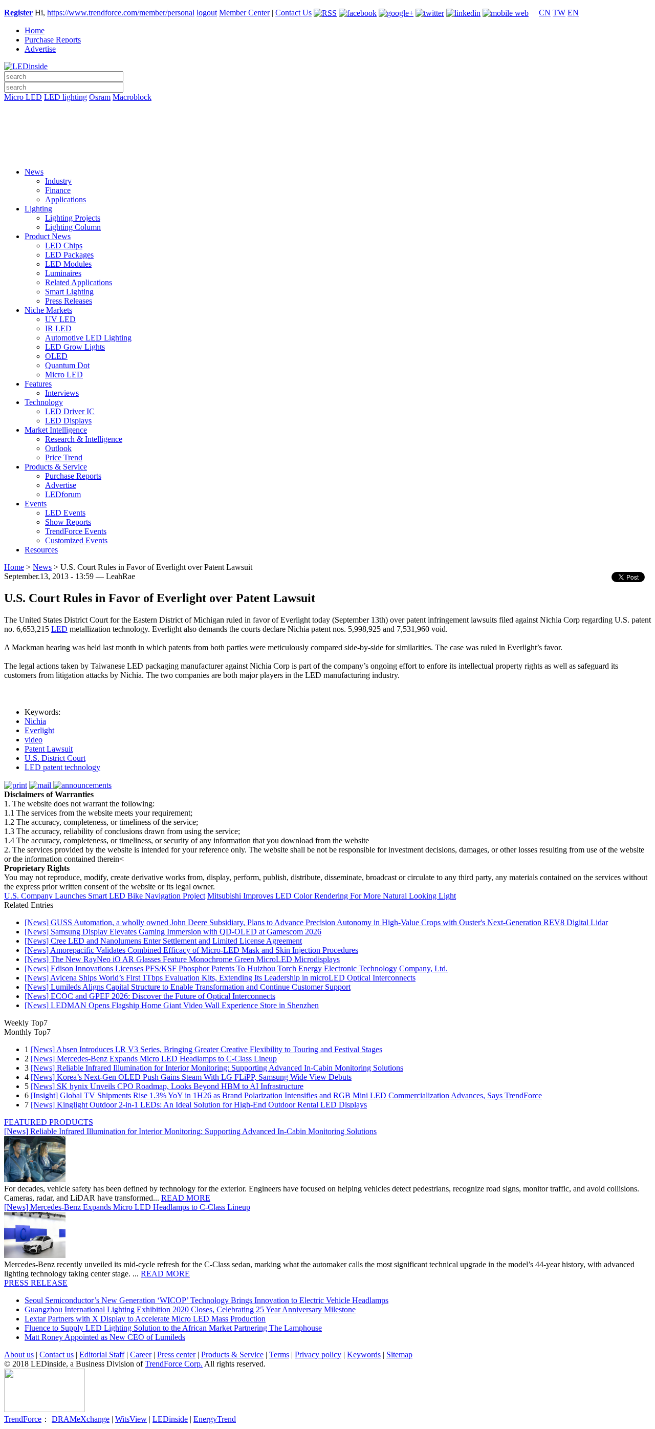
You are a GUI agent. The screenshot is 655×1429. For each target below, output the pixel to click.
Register (18, 12)
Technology (44, 402)
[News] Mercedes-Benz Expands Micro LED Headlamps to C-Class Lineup (154, 1058)
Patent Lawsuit (49, 748)
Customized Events (76, 540)
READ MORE (185, 1197)
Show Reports (68, 522)
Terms (279, 1354)
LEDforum (63, 494)
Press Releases (68, 300)
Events (36, 503)
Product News (48, 236)
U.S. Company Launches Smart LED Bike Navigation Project (104, 895)
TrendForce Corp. (174, 1363)
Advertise (40, 49)
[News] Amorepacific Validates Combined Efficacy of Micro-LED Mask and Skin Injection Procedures (191, 950)
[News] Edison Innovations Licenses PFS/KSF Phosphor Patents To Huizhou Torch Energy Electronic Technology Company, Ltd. (236, 968)
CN (545, 12)
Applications (65, 199)
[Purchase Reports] (327, 109)
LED (59, 629)
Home (35, 30)
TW (559, 12)
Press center (176, 1354)
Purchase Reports (53, 39)
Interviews (62, 393)
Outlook (58, 448)
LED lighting (65, 97)
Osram (100, 97)
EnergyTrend (214, 1419)
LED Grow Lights (75, 347)
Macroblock (132, 97)
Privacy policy (318, 1354)
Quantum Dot (67, 365)
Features (38, 383)
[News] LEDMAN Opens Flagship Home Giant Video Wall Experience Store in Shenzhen (172, 1005)
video (33, 739)
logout (206, 12)
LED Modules (68, 264)
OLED (56, 356)
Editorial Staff (101, 1354)
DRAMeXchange (81, 1419)
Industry (58, 181)
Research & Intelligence (83, 439)
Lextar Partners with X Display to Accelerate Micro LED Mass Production (145, 1318)
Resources (41, 549)
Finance (58, 190)
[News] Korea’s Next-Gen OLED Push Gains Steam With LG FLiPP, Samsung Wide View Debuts (191, 1077)
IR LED (58, 328)
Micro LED (23, 97)
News (34, 171)
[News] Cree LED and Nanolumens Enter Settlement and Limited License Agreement (163, 940)
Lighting (38, 208)
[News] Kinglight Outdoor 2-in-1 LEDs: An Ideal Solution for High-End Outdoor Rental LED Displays (199, 1104)
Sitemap (399, 1354)
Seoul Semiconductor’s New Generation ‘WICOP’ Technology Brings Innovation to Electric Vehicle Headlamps (206, 1300)
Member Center (244, 12)
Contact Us (293, 12)
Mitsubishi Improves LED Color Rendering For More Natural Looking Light (331, 895)
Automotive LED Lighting (88, 337)
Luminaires (63, 273)
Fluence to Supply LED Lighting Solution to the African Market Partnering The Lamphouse (173, 1328)
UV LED (60, 319)
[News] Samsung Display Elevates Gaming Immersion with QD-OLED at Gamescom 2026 (173, 931)
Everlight (39, 730)
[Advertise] (327, 123)
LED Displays (68, 420)
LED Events (65, 512)
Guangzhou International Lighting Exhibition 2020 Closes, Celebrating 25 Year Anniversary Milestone (190, 1309)
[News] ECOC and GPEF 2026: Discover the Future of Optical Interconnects (150, 996)
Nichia (35, 721)
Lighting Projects (72, 218)
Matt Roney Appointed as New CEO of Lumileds (105, 1337)
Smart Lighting (69, 291)
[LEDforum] (327, 152)
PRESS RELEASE (36, 1282)
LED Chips (63, 245)
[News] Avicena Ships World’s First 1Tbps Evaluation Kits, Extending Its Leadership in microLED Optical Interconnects (220, 977)
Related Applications (78, 282)
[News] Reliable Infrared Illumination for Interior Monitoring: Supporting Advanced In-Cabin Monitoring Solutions (217, 1067)
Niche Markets (48, 310)
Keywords (364, 1354)
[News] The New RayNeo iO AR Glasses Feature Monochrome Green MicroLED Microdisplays (182, 959)
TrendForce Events (75, 531)
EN (573, 12)
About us (19, 1354)
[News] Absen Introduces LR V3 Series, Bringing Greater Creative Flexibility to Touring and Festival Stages (206, 1049)
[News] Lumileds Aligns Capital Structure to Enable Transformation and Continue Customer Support (188, 987)
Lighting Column (73, 227)
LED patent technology (62, 767)
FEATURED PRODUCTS (48, 1122)
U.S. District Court (55, 758)
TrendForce (22, 1419)
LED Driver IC (70, 411)
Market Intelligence (56, 429)
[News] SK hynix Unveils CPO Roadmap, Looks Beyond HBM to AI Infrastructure (167, 1086)
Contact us (56, 1354)
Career (140, 1354)
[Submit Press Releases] (327, 138)
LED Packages (69, 254)
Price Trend (63, 457)
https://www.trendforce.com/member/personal (120, 12)
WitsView (131, 1419)
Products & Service (56, 466)
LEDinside (170, 1419)
